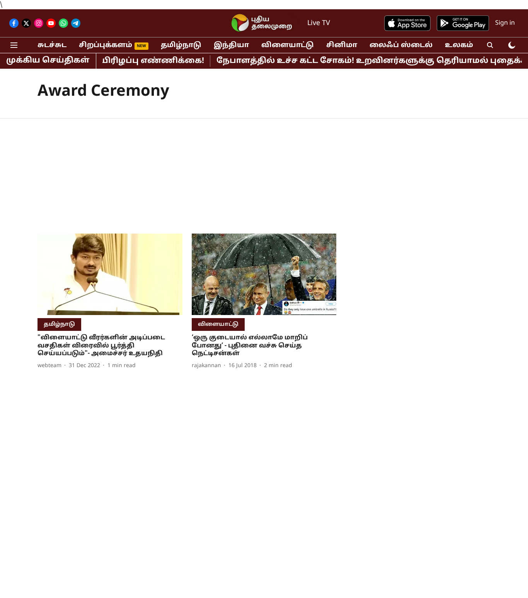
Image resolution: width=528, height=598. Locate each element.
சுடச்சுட (51, 45)
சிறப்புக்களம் (105, 45)
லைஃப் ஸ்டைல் (401, 45)
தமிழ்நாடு (181, 45)
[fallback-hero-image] (109, 274)
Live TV (318, 23)
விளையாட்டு (287, 45)
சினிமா (341, 45)
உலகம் (459, 45)
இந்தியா (231, 45)
